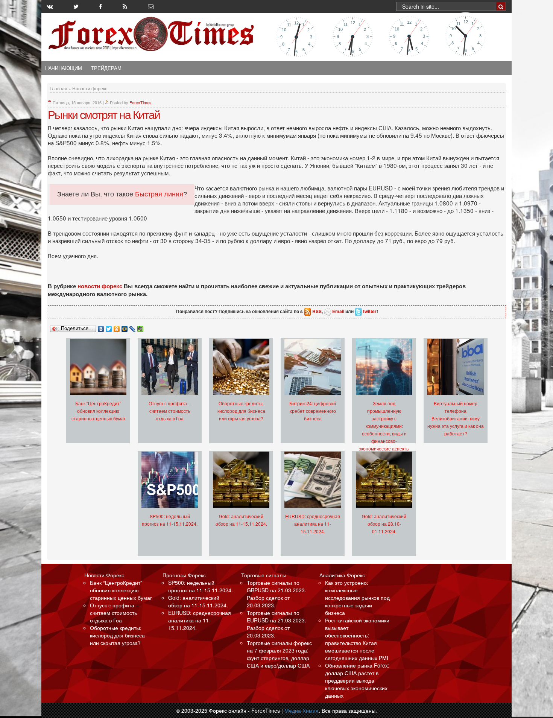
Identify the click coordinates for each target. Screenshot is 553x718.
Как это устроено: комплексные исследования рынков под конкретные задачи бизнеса (357, 597)
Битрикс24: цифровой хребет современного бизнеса (312, 410)
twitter (370, 311)
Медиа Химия (301, 710)
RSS (317, 311)
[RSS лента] (125, 6)
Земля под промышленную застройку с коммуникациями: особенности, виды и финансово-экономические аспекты (384, 426)
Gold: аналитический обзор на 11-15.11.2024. (198, 601)
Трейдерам (106, 68)
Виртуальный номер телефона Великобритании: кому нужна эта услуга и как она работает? (455, 418)
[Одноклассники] (117, 327)
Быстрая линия (159, 194)
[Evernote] (140, 327)
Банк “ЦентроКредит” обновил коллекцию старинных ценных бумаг (98, 410)
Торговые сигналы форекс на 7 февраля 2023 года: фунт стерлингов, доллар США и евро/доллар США (279, 654)
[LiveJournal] (133, 327)
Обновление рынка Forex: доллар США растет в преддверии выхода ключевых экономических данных (357, 680)
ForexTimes (140, 102)
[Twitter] (109, 327)
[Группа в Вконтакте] (50, 6)
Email (338, 311)
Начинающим (63, 68)
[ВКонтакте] (101, 327)
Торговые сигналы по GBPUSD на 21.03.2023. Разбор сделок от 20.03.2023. (276, 594)
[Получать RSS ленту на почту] (150, 6)
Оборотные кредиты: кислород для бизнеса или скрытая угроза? (241, 410)
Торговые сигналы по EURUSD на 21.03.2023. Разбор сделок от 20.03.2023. (276, 624)
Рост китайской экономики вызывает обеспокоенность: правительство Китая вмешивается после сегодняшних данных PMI (357, 639)
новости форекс (99, 286)
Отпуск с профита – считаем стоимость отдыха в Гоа (170, 410)
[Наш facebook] (100, 6)
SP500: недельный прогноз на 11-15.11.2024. (200, 586)
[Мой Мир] (125, 327)
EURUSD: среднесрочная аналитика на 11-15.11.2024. (312, 523)
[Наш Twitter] (76, 6)
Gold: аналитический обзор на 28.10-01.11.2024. (384, 523)
